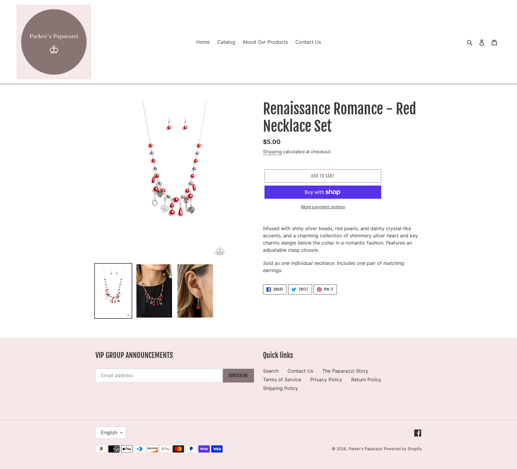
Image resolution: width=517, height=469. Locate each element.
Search (271, 371)
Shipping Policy (280, 388)
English (109, 432)
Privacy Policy (326, 380)
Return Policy (366, 380)
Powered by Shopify (403, 448)
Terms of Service (282, 380)
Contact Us (300, 371)
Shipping (272, 151)
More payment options (323, 206)
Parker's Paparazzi (365, 448)
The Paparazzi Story (345, 371)
